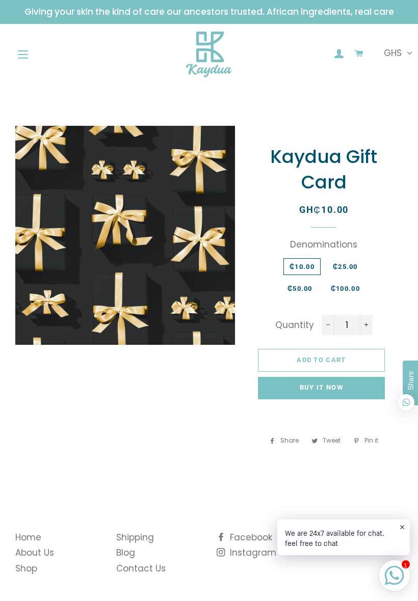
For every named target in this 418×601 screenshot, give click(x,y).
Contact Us (141, 568)
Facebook (249, 537)
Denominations (323, 244)
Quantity (294, 325)
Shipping (135, 537)
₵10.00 (302, 266)
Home (28, 537)
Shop (26, 568)
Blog (125, 553)
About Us (34, 553)
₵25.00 (345, 266)
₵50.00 (300, 288)
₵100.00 (345, 288)
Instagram (251, 553)
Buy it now (321, 387)
